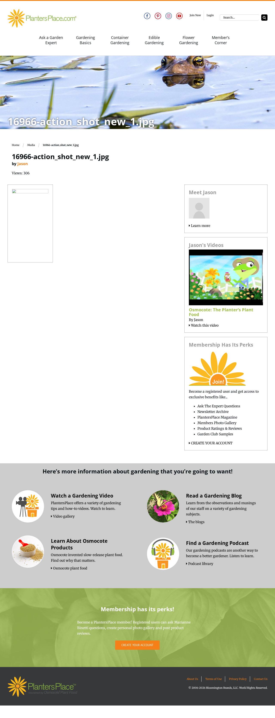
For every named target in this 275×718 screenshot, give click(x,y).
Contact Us (260, 679)
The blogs (196, 522)
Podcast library (200, 563)
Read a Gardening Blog (214, 495)
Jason (22, 163)
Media (31, 145)
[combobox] (239, 17)
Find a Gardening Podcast (217, 543)
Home (15, 145)
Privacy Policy (238, 679)
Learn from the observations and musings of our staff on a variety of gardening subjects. (221, 508)
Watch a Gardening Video (82, 495)
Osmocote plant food (69, 568)
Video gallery (63, 516)
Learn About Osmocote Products (79, 544)
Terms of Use (213, 679)
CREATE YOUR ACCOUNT (211, 443)
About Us (192, 679)
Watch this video (204, 325)
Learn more (200, 225)
